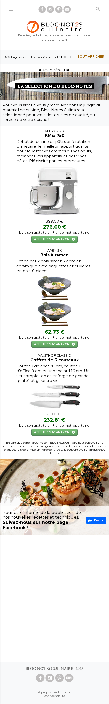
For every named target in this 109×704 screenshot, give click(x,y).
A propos (44, 692)
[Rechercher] (98, 8)
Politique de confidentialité (57, 694)
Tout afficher (90, 56)
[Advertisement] (54, 598)
